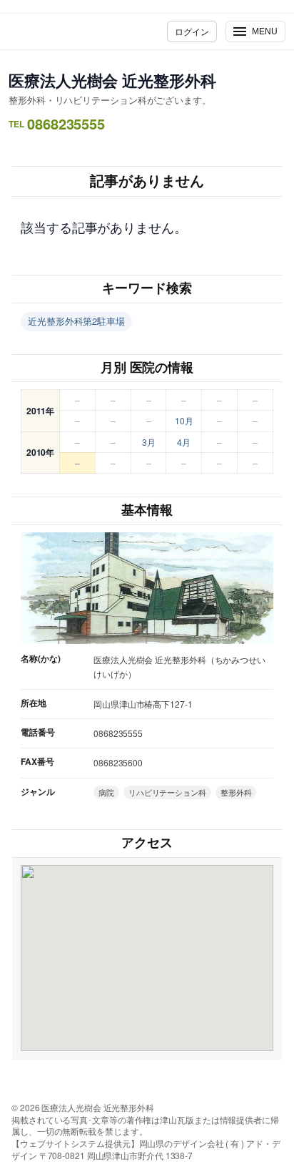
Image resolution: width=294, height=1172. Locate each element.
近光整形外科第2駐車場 (76, 321)
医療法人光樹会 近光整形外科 (112, 80)
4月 (184, 442)
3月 (149, 442)
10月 (184, 420)
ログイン (192, 31)
